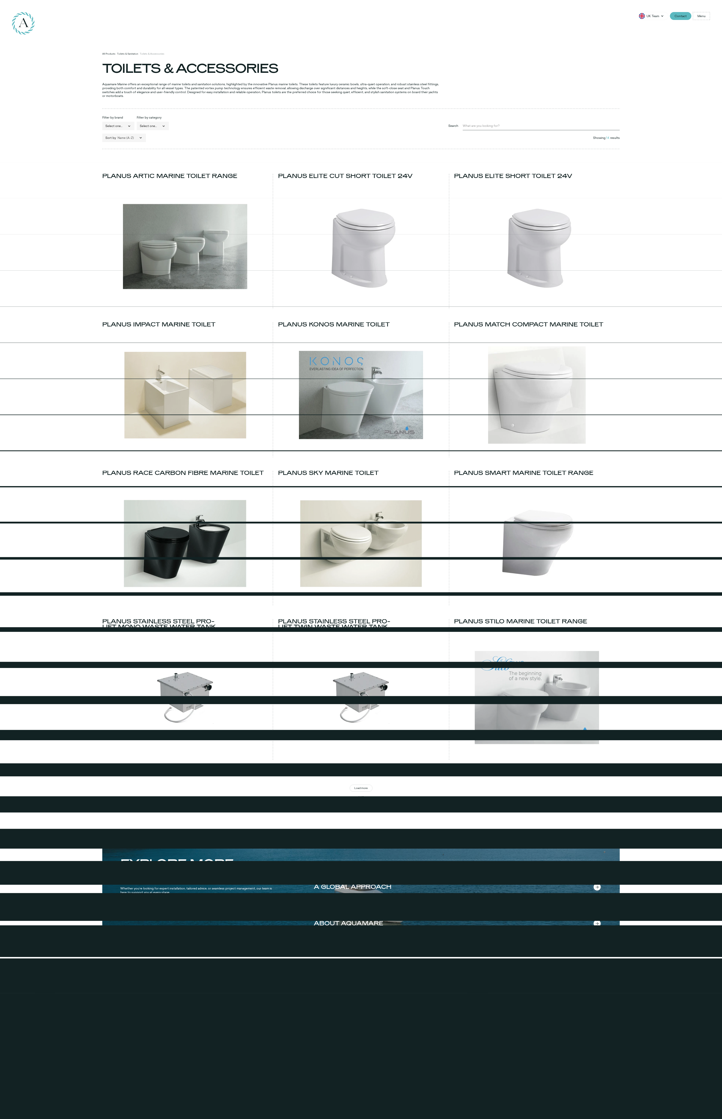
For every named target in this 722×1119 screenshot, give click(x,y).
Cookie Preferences (567, 1106)
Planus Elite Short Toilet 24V (513, 176)
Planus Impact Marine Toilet (158, 324)
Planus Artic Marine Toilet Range (169, 176)
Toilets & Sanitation (127, 54)
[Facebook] (106, 1063)
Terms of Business (543, 1106)
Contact (681, 16)
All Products (108, 54)
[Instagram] (118, 1063)
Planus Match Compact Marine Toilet (528, 324)
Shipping (499, 1106)
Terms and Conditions (518, 1106)
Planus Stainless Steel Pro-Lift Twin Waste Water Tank (334, 624)
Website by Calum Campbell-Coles (600, 1106)
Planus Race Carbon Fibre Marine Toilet (183, 473)
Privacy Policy (461, 1106)
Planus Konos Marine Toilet (334, 324)
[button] (653, 16)
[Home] (23, 23)
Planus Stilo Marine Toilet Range (520, 621)
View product (185, 305)
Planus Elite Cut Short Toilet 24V (345, 176)
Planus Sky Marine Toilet (328, 473)
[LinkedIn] (129, 1063)
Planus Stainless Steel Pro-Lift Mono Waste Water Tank (159, 624)
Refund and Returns (481, 1106)
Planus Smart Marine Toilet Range (523, 473)
